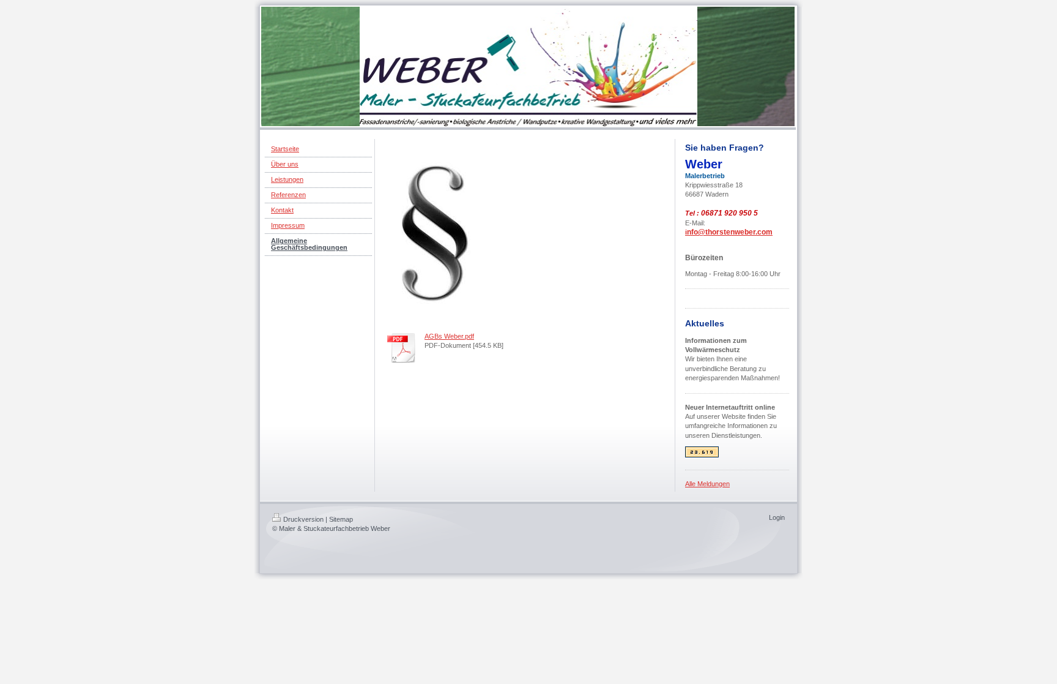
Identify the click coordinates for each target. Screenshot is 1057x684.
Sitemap (341, 519)
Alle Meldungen (707, 483)
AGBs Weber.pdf (449, 336)
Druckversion (303, 519)
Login (777, 517)
